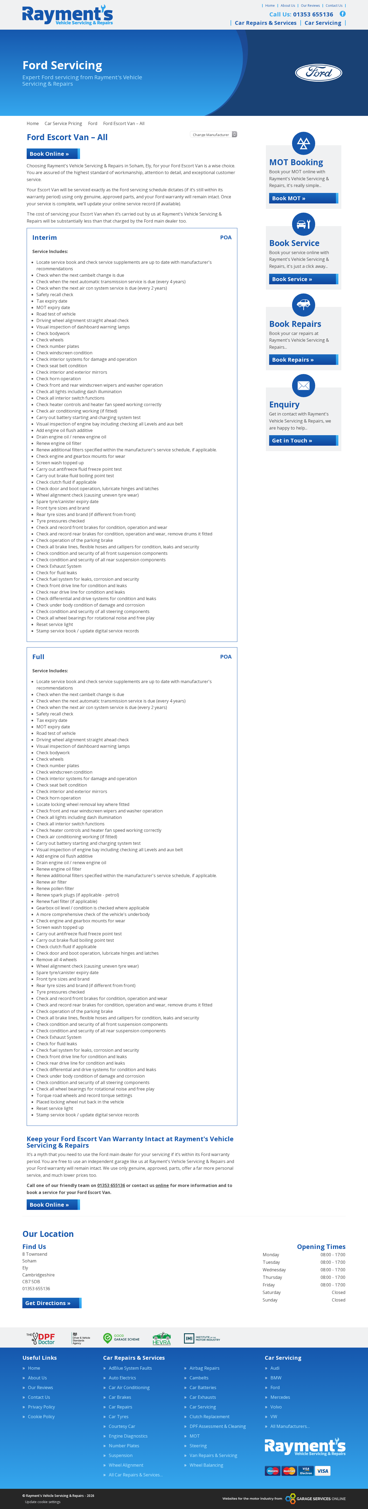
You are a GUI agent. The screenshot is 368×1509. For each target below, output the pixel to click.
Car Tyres (119, 1416)
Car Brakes (120, 1397)
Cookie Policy (41, 1416)
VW (273, 1416)
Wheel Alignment (126, 1465)
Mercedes (280, 1397)
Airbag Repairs (205, 1368)
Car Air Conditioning (129, 1387)
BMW (276, 1378)
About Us (288, 5)
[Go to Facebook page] (343, 14)
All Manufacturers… (290, 1426)
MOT (195, 1436)
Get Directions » (48, 1303)
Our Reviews (310, 5)
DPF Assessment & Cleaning (218, 1426)
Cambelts (199, 1378)
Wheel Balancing (206, 1465)
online (162, 1185)
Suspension (121, 1455)
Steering (198, 1446)
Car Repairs (120, 1407)
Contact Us (334, 5)
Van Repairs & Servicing (213, 1455)
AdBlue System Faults (130, 1368)
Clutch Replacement (210, 1416)
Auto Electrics (122, 1378)
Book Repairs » (293, 359)
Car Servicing (323, 23)
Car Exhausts (203, 1397)
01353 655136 (111, 1185)
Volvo (276, 1407)
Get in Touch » (292, 440)
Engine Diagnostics (128, 1436)
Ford (275, 1387)
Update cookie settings (42, 1502)
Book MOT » (288, 198)
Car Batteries (203, 1387)
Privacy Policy (41, 1407)
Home (270, 5)
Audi (274, 1368)
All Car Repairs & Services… (136, 1475)
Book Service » (292, 279)
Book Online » (49, 153)
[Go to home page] (67, 15)
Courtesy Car (122, 1426)
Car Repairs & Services (266, 23)
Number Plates (124, 1446)
